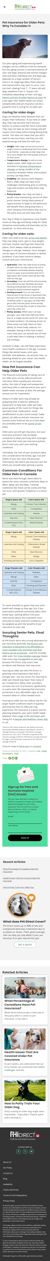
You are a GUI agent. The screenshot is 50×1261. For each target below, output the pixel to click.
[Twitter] (31, 1152)
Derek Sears (24, 746)
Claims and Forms (10, 1190)
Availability (7, 1184)
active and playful (38, 238)
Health (44, 751)
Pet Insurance (7, 753)
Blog (5, 1178)
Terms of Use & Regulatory (15, 1195)
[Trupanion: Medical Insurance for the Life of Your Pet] (25, 1134)
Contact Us (8, 1173)
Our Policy (7, 1167)
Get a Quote (25, 944)
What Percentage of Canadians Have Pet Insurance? (19, 1004)
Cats (38, 751)
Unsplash (37, 746)
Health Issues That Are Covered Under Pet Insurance (21, 1056)
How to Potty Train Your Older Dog (18, 887)
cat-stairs (28, 300)
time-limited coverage (29, 656)
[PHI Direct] (25, 7)
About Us (7, 1162)
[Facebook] (18, 1152)
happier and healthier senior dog (31, 719)
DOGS (16, 753)
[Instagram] (25, 1152)
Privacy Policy (9, 1201)
